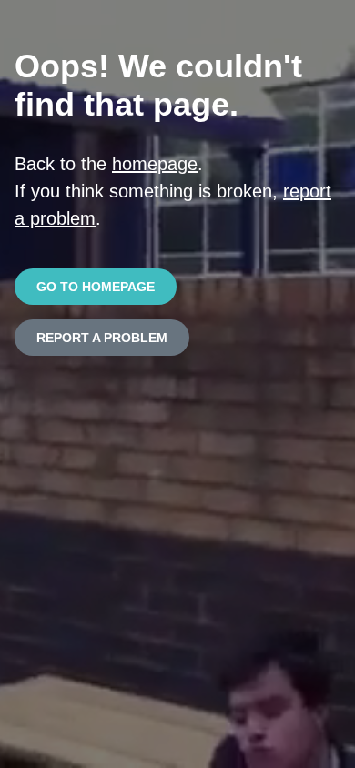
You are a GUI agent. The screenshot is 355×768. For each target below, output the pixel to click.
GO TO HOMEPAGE (95, 286)
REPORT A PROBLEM (101, 337)
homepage (155, 164)
